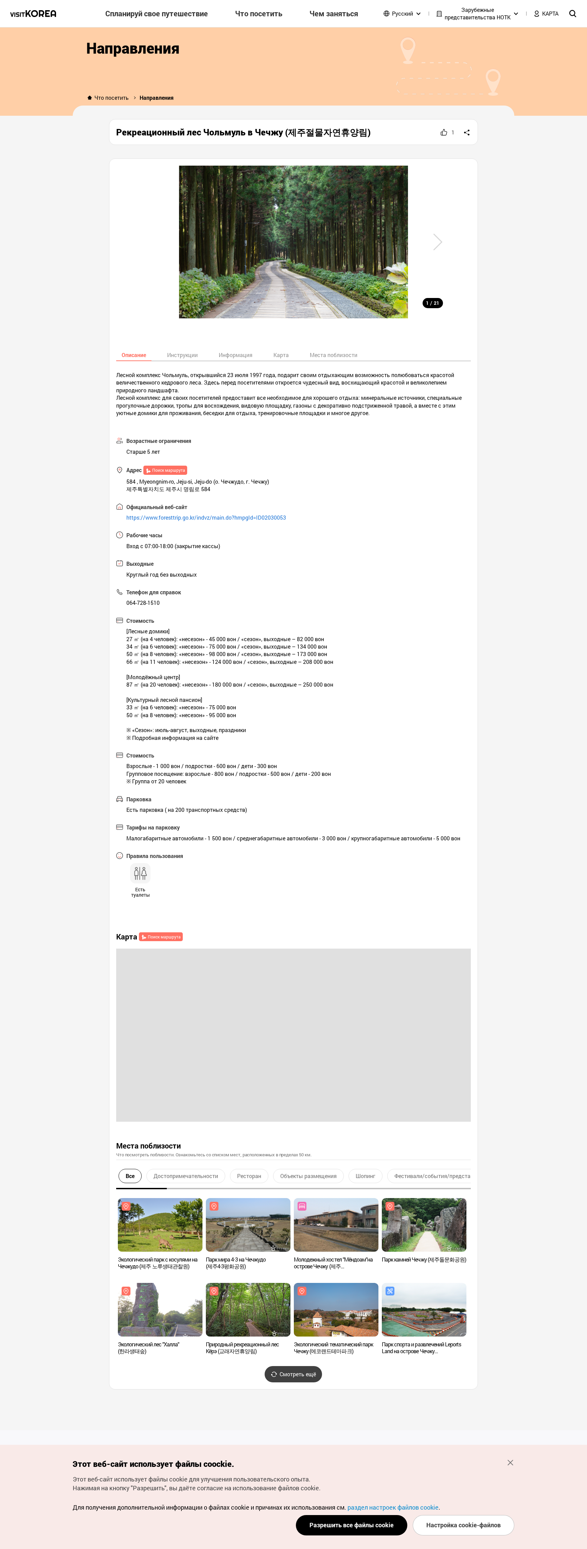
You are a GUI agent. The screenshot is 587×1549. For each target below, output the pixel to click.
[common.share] (467, 132)
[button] (438, 242)
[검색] (573, 14)
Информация (235, 354)
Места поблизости (333, 354)
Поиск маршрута (168, 470)
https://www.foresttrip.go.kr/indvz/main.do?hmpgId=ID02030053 (206, 517)
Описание (134, 354)
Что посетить (111, 97)
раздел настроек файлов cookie (393, 1507)
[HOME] (89, 97)
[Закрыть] (510, 1462)
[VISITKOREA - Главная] (33, 14)
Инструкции (182, 354)
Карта (281, 354)
